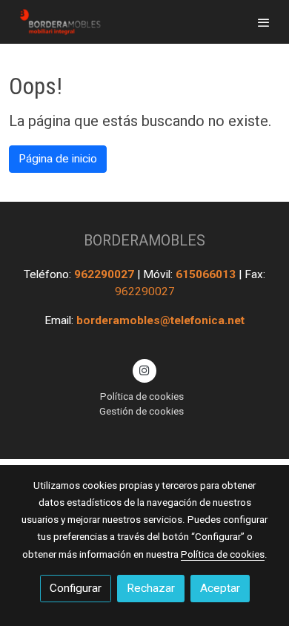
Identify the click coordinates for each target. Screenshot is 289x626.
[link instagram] (144, 369)
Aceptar (220, 588)
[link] (59, 21)
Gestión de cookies (141, 411)
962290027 (105, 274)
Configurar (76, 588)
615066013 (207, 274)
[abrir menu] (263, 22)
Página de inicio (58, 158)
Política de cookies (142, 396)
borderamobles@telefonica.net (160, 320)
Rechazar (151, 588)
